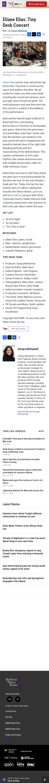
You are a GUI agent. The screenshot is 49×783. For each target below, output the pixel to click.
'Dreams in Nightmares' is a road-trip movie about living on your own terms (24, 540)
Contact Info (10, 711)
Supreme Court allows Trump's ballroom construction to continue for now (22, 515)
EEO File (8, 717)
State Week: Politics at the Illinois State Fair (22, 527)
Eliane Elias (9, 82)
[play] (4, 779)
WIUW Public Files (12, 729)
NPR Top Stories (19, 329)
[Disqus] (24, 633)
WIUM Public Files (12, 723)
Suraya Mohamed (19, 30)
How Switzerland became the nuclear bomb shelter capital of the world (24, 567)
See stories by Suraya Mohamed (29, 412)
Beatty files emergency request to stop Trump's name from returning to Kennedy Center (23, 553)
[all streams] (45, 779)
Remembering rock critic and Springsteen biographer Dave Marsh (23, 580)
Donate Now (37, 4)
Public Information (13, 735)
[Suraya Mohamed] (9, 353)
